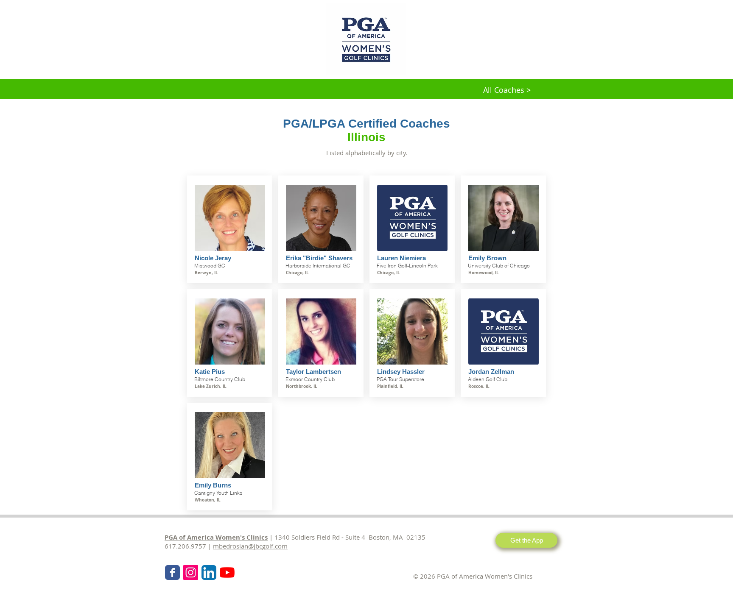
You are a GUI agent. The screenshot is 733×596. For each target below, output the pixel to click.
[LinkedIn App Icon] (208, 572)
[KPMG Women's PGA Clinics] (227, 572)
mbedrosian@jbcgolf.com (250, 546)
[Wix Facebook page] (172, 572)
